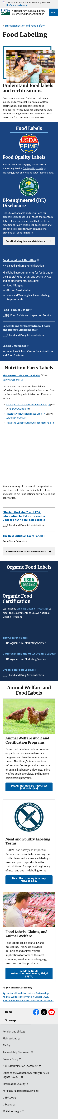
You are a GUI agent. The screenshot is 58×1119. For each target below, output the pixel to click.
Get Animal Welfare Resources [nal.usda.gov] (29, 787)
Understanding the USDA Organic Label (28, 653)
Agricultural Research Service (20, 1091)
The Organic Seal (14, 637)
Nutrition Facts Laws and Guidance (26, 551)
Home (8, 1012)
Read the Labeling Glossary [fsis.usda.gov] (29, 880)
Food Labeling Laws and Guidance (25, 241)
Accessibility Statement (16, 1052)
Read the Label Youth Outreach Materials (28, 422)
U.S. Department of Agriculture (28, 14)
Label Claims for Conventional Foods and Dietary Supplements (26, 328)
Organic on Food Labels (18, 669)
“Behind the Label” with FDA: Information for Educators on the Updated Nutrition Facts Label (24, 516)
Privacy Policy (11, 1059)
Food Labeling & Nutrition (19, 260)
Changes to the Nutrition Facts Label (26, 404)
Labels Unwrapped (15, 346)
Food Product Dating (16, 310)
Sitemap (10, 1020)
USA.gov (7, 1104)
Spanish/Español (11, 379)
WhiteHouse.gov (12, 1111)
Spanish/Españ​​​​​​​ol (15, 417)
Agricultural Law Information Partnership (26, 993)
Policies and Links (13, 1031)
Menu (53, 12)
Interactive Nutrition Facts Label (24, 413)
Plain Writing (10, 1038)
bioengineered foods (14, 216)
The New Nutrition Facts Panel (22, 536)
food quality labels (33, 168)
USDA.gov (8, 1097)
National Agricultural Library (28, 11)
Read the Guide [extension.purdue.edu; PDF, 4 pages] (29, 973)
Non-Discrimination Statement (21, 1066)
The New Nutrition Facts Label (20, 375)
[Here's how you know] (29, 4)
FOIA (5, 1045)
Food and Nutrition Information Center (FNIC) (28, 1000)
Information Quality (14, 1084)
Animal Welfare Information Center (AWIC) (26, 996)
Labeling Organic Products (31, 608)
